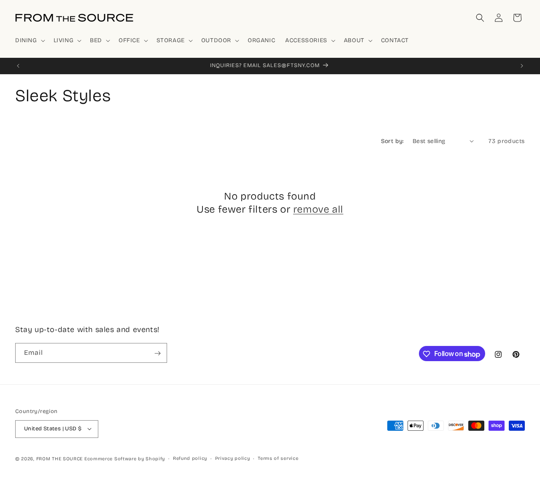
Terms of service (278, 458)
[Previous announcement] (18, 66)
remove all (318, 209)
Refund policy (190, 458)
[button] (29, 40)
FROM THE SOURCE (59, 458)
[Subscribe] (157, 353)
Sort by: (392, 141)
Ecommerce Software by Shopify (124, 458)
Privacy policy (232, 458)
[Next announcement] (522, 66)
